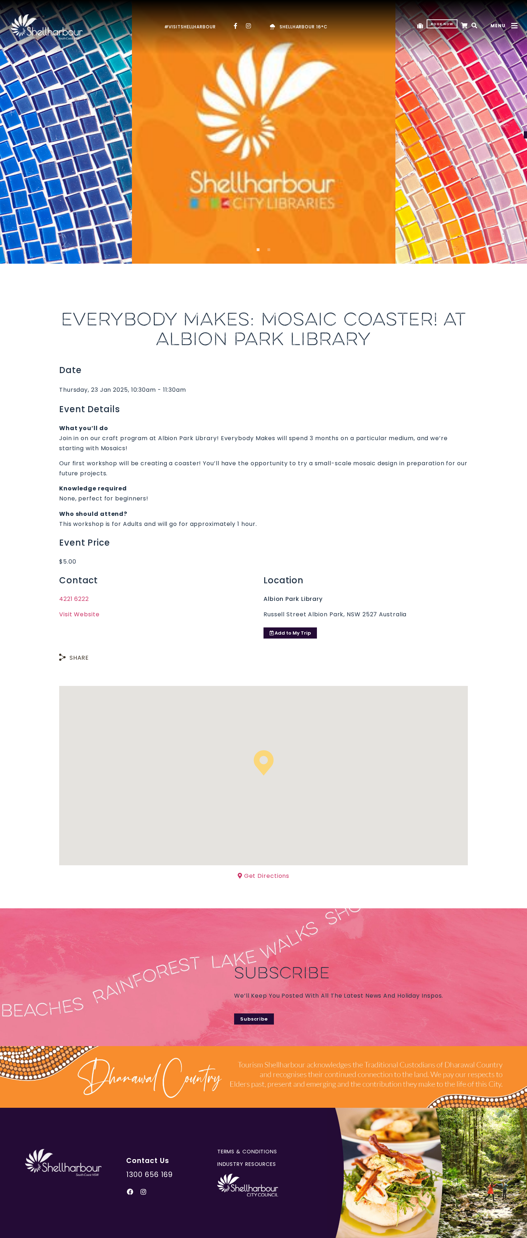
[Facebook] (130, 1191)
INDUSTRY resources (246, 1164)
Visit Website (79, 614)
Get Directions (266, 876)
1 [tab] (258, 251)
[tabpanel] (263, 132)
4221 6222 (74, 599)
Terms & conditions (247, 1151)
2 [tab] (268, 251)
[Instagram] (143, 1191)
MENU (497, 26)
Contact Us (147, 1161)
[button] (474, 26)
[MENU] (514, 25)
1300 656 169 (149, 1175)
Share (79, 658)
